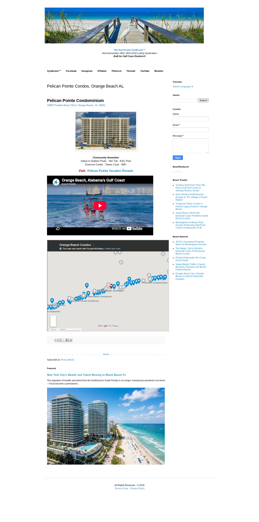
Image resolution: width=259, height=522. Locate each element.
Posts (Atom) (67, 359)
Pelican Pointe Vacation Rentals (110, 170)
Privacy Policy (137, 488)
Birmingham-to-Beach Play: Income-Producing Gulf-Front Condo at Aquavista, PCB (190, 225)
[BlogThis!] (60, 340)
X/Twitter (102, 71)
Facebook (71, 71)
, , (76, 105)
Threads (130, 71)
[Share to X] (63, 340)
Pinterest (117, 71)
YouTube (144, 71)
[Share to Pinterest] (71, 340)
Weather (158, 71)
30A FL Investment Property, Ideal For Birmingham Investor (191, 243)
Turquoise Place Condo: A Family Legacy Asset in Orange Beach (191, 206)
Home (106, 354)
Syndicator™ (54, 71)
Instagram (87, 71)
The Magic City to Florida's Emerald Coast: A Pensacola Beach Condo (190, 251)
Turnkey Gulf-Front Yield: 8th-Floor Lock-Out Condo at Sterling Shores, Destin (191, 188)
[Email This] (56, 340)
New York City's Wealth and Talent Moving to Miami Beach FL (86, 374)
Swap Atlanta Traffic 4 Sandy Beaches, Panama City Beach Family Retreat (191, 267)
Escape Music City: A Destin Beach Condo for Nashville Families (190, 276)
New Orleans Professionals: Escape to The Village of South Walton (191, 197)
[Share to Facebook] (67, 340)
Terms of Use (121, 488)
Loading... (178, 171)
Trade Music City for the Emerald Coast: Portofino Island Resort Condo (192, 216)
